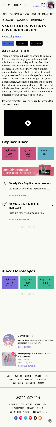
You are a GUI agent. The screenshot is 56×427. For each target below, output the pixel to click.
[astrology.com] (17, 5)
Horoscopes (7, 14)
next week (36, 43)
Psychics (18, 14)
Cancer (38, 376)
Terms (40, 408)
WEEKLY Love (22, 20)
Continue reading (17, 195)
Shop (52, 14)
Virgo (11, 379)
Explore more (24, 347)
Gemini (28, 376)
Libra (19, 379)
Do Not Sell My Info (19, 412)
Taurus (18, 376)
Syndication (18, 408)
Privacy (31, 408)
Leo (46, 376)
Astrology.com (13, 36)
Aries (9, 376)
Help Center (38, 412)
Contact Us (26, 404)
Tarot (33, 14)
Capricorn (18, 383)
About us (13, 404)
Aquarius (30, 383)
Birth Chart (43, 14)
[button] (46, 412)
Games (26, 14)
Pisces (41, 383)
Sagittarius (42, 379)
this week (22, 43)
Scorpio (29, 379)
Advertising (41, 404)
